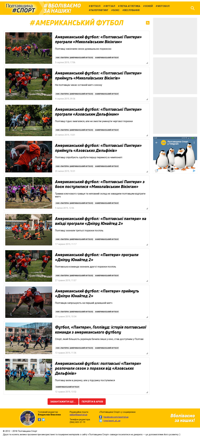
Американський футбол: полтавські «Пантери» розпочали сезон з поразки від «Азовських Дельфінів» (98, 368)
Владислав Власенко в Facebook (39, 419)
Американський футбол (107, 58)
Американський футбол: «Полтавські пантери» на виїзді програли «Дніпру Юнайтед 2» (100, 221)
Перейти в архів (92, 401)
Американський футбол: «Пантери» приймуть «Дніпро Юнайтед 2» (97, 293)
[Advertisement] (175, 36)
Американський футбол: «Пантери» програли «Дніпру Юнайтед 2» (96, 257)
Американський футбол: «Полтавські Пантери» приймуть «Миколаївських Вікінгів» (98, 75)
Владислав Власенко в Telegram (43, 419)
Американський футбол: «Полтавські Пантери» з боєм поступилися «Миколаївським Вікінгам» (100, 184)
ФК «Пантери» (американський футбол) (75, 58)
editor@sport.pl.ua (78, 414)
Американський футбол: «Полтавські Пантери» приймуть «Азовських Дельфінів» (98, 148)
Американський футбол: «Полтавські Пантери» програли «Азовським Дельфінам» (98, 111)
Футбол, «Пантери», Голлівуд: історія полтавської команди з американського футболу (100, 329)
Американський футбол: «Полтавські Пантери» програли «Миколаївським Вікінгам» (98, 39)
